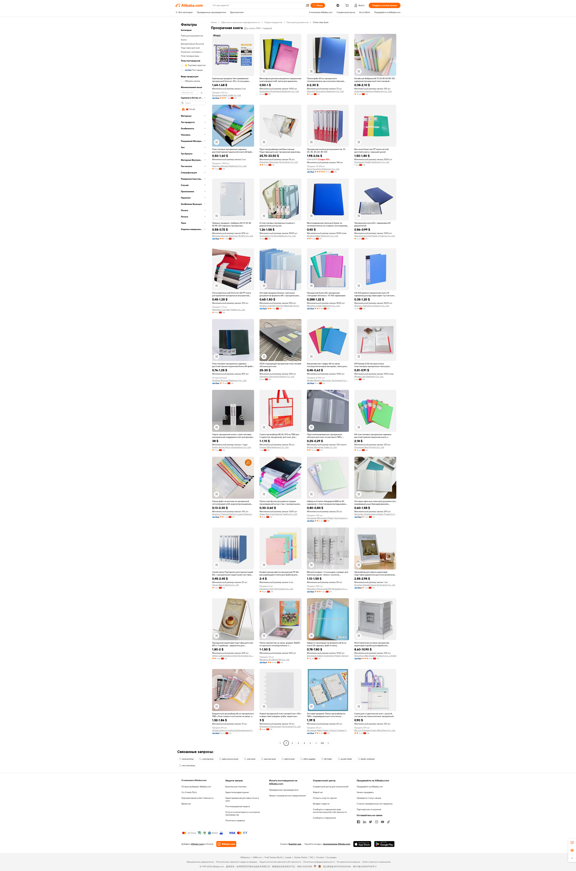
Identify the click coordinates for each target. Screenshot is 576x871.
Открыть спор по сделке (325, 798)
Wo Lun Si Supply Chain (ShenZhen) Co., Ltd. (374, 730)
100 (322, 743)
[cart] (347, 6)
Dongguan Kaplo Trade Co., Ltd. (226, 95)
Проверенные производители (283, 790)
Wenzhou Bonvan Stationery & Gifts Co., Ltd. (232, 236)
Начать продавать (365, 792)
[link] (572, 842)
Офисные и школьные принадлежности (240, 22)
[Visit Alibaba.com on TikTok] (388, 822)
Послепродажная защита (237, 806)
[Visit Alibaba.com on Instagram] (376, 822)
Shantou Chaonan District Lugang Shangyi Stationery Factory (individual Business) (233, 514)
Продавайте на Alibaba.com (370, 786)
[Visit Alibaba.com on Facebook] (358, 822)
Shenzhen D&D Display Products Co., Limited (375, 655)
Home (214, 22)
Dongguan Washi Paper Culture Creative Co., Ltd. (328, 730)
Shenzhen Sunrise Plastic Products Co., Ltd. (374, 236)
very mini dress (188, 766)
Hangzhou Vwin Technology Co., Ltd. (276, 589)
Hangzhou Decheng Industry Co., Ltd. (277, 376)
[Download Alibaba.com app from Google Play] (384, 844)
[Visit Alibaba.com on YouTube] (382, 822)
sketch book (289, 759)
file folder (328, 759)
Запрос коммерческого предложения (287, 795)
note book (251, 759)
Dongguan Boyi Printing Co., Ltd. (369, 447)
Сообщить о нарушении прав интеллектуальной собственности (330, 810)
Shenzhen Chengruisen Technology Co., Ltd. (280, 726)
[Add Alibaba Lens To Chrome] (226, 844)
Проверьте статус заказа (369, 798)
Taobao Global (300, 857)
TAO (311, 857)
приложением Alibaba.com (336, 844)
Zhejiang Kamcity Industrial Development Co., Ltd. (233, 730)
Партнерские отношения (369, 809)
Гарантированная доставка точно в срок (242, 799)
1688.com (257, 857)
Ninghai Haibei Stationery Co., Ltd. (322, 236)
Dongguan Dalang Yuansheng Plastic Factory (328, 655)
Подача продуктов (273, 22)
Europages (332, 857)
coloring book (207, 759)
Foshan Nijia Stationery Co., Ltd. (274, 447)
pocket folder (346, 759)
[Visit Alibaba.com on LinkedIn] (364, 822)
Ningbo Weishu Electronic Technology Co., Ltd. (328, 380)
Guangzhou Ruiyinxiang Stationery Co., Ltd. (279, 91)
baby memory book (230, 759)
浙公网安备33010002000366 (337, 866)
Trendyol (320, 857)
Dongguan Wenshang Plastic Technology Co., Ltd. (328, 518)
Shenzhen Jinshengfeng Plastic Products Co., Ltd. (375, 514)
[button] (307, 5)
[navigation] (192, 383)
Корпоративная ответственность (198, 798)
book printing (187, 759)
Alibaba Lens (197, 844)
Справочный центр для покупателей (330, 786)
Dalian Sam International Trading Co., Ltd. (278, 514)
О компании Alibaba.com (194, 780)
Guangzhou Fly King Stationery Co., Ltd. (278, 236)
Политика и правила (235, 820)
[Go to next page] (328, 743)
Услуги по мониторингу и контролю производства (242, 813)
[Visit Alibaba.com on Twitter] (370, 822)
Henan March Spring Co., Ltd (225, 585)
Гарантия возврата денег (237, 792)
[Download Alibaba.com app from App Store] (362, 844)
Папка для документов (297, 22)
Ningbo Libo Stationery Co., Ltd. (369, 376)
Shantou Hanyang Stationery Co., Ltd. (229, 166)
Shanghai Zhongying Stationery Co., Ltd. (325, 91)
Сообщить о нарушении (324, 818)
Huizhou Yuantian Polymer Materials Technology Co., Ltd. (281, 306)
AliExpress (245, 857)
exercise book (270, 759)
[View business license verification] (315, 866)
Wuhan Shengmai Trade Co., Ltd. (322, 447)
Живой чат (318, 792)
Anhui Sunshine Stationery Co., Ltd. (323, 169)
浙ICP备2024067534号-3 (364, 866)
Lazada (288, 857)
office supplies (309, 759)
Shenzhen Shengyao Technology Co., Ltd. (279, 162)
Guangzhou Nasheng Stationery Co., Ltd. (373, 91)
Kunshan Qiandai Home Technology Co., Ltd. (374, 585)
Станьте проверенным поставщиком (375, 803)
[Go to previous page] (280, 743)
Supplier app (294, 844)
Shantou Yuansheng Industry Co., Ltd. (371, 306)
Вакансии (186, 803)
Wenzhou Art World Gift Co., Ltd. (275, 659)
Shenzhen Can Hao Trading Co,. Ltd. (228, 309)
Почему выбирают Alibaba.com (196, 786)
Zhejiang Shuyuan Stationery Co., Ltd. (229, 380)
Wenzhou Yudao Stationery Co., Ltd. (323, 306)
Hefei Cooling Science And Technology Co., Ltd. (233, 655)
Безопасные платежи (235, 786)
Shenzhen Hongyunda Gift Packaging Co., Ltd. (328, 589)
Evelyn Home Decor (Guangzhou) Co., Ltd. (231, 447)
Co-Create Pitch (189, 792)
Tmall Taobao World (273, 857)
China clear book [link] (320, 22)
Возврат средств (321, 803)
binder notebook (368, 759)
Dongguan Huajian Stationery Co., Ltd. (371, 162)
